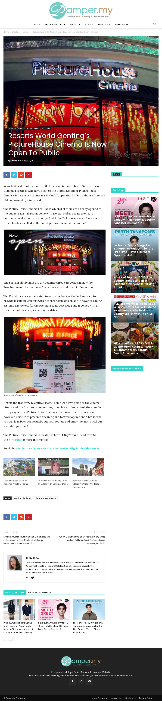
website (16, 440)
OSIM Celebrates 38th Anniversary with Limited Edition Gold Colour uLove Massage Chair (82, 540)
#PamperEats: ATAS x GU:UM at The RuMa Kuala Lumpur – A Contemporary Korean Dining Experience (134, 348)
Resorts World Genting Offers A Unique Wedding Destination (85, 483)
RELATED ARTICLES (15, 592)
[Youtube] (89, 681)
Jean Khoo (16, 160)
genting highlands (22, 498)
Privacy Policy (145, 698)
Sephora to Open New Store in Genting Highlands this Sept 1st (59, 448)
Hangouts (46, 128)
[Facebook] (28, 578)
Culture (26, 32)
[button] (155, 24)
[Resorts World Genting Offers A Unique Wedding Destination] (88, 467)
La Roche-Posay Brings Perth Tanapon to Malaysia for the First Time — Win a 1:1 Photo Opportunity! (88, 627)
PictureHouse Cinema (45, 498)
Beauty (74, 24)
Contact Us (130, 698)
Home (37, 24)
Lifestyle (103, 24)
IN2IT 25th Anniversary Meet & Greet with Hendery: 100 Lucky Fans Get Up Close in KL (53, 626)
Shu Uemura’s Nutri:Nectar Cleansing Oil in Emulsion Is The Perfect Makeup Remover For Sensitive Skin (26, 540)
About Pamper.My (100, 698)
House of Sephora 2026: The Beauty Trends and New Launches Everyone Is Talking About (134, 282)
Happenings (121, 24)
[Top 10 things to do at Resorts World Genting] (19, 467)
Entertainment (33, 128)
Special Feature (54, 24)
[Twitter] (33, 578)
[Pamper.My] (81, 10)
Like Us (116, 174)
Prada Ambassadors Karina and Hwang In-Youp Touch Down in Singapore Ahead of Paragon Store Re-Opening (18, 627)
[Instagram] (81, 681)
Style (88, 24)
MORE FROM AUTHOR (39, 592)
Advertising (116, 698)
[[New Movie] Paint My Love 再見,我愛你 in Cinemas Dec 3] (53, 467)
